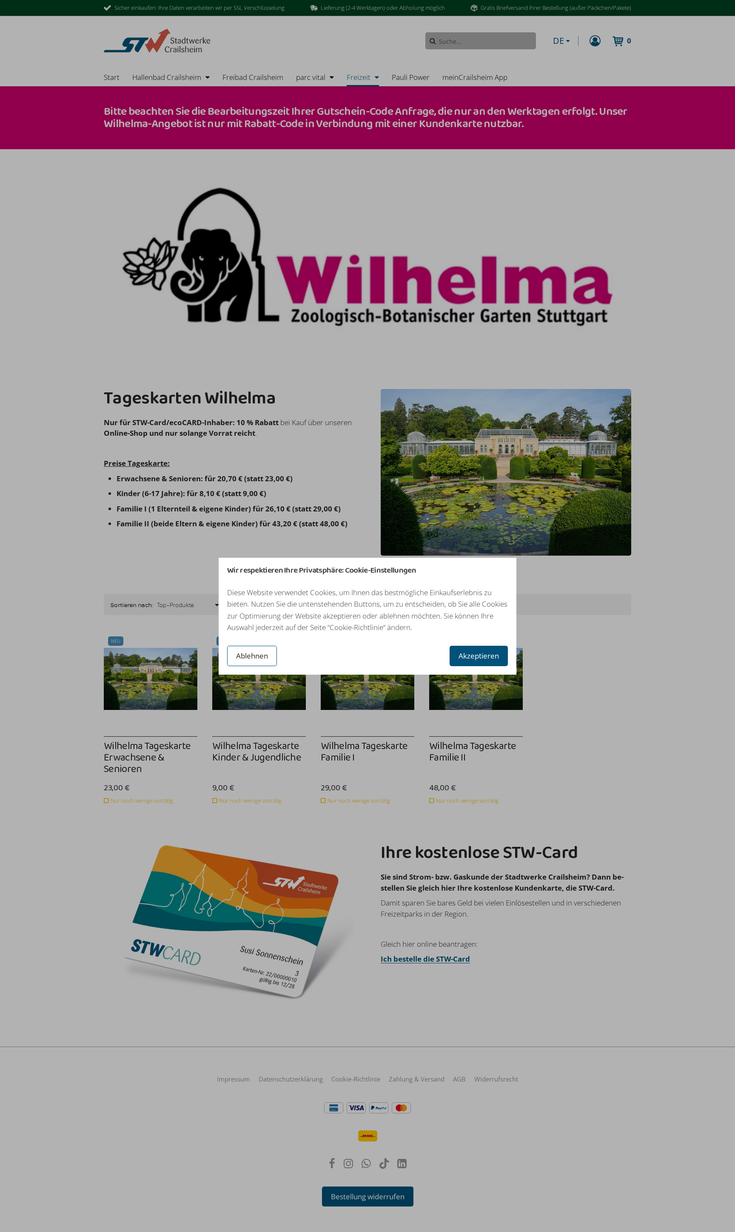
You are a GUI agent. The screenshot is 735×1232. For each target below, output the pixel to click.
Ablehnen (252, 656)
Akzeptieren (479, 656)
